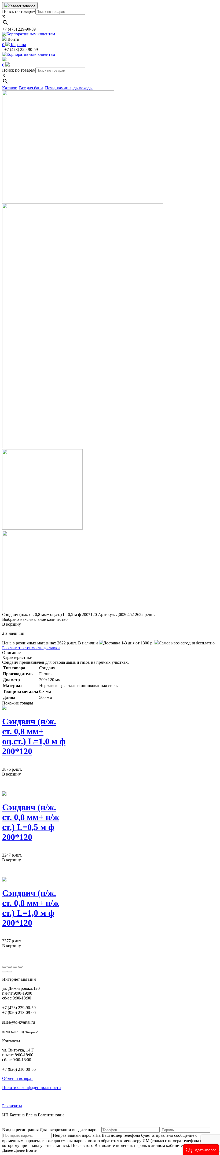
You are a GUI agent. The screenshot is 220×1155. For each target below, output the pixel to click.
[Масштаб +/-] (20, 967)
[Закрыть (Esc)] (4, 967)
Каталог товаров (22, 6)
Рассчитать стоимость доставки (31, 647)
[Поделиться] (10, 967)
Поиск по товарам (18, 11)
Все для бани (31, 88)
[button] (201, 1149)
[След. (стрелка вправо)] (10, 971)
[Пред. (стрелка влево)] (4, 971)
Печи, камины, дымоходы (69, 88)
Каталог (9, 88)
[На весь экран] (15, 967)
